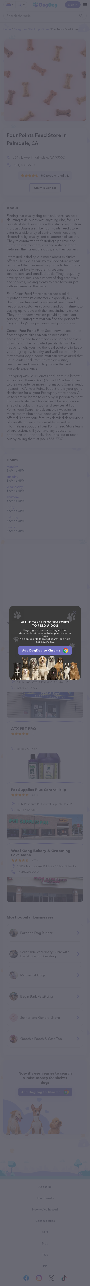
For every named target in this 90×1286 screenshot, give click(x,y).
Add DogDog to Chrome (41, 650)
